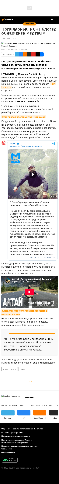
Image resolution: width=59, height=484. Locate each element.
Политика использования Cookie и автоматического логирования (16, 441)
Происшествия (9, 405)
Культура (47, 405)
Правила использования (22, 429)
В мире (5, 369)
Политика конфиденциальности (15, 436)
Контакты (38, 429)
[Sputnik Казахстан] (8, 20)
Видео (23, 405)
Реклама (5, 432)
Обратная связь (8, 452)
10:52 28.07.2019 (8, 38)
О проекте (6, 429)
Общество (34, 405)
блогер (13, 369)
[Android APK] (9, 460)
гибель (22, 369)
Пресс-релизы (16, 432)
